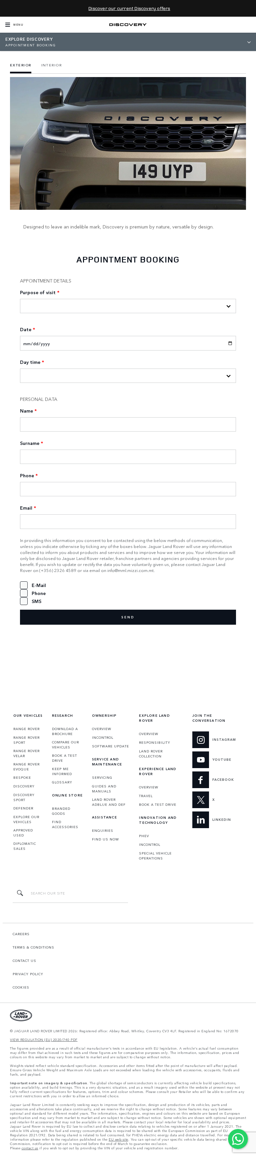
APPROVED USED (23, 832)
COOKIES (21, 987)
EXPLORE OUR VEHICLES (26, 819)
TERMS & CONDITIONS (33, 947)
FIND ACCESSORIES (65, 824)
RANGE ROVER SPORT (26, 740)
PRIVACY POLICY (28, 974)
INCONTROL (102, 737)
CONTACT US (24, 960)
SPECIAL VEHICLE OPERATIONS (155, 855)
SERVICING (102, 777)
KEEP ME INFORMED (62, 771)
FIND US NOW (105, 839)
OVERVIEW (101, 728)
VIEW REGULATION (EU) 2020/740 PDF (44, 1040)
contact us (30, 1148)
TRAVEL (146, 795)
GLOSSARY (62, 782)
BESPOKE (22, 777)
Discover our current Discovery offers (129, 8)
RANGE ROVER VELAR (26, 753)
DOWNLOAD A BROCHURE (65, 731)
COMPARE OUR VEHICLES (65, 744)
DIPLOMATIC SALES (24, 846)
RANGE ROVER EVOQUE (26, 766)
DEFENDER (23, 808)
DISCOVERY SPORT (24, 797)
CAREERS (21, 934)
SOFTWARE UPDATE (110, 746)
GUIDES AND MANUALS (104, 788)
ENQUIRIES (102, 830)
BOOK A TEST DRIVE (64, 758)
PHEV (144, 835)
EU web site (118, 1139)
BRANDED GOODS (61, 811)
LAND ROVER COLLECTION (151, 753)
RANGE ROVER (26, 728)
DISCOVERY (24, 786)
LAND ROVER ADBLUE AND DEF (109, 802)
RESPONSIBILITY (154, 742)
